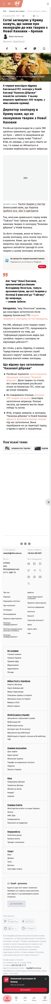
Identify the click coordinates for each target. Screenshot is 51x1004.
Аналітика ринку (14, 835)
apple (28, 921)
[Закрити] (46, 979)
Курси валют (12, 755)
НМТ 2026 (11, 815)
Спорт (10, 851)
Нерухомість (13, 831)
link (28, 563)
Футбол (10, 858)
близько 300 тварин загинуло (25, 397)
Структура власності (35, 620)
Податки (11, 766)
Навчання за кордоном (17, 823)
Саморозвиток (13, 819)
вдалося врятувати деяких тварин (26, 419)
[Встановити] (25, 985)
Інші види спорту (14, 869)
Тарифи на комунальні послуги (20, 762)
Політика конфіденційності (10, 624)
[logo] (17, 3)
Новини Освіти (14, 805)
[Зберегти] (44, 48)
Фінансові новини (15, 759)
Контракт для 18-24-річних (18, 729)
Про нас (6, 592)
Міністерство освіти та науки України (23, 808)
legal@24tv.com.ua (33, 968)
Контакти (31, 612)
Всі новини (12, 651)
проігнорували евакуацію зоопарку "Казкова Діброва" (26, 377)
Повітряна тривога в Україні (19, 695)
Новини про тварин (17, 11)
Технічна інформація (35, 607)
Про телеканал (9, 605)
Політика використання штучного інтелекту (12, 630)
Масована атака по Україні (18, 699)
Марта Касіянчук (16, 36)
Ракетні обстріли (14, 684)
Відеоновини (13, 665)
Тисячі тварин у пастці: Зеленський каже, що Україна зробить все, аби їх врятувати (24, 207)
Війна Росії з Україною (18, 681)
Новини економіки (16, 748)
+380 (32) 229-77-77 (18, 965)
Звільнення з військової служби (21, 718)
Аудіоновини (12, 668)
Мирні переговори (15, 692)
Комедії (10, 792)
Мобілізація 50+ (14, 722)
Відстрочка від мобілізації (18, 733)
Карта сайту (32, 629)
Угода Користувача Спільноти (35, 597)
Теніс (9, 862)
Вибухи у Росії (13, 702)
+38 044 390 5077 (34, 553)
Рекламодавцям (9, 614)
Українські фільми (15, 785)
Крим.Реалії (19, 41)
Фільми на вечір (14, 789)
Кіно (9, 778)
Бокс (9, 854)
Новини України (14, 658)
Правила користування (12, 619)
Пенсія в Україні (14, 769)
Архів (29, 625)
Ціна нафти (12, 751)
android (11, 921)
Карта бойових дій (15, 688)
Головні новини (14, 654)
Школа (10, 812)
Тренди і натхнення (15, 842)
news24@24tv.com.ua (12, 553)
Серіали (10, 796)
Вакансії (30, 616)
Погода (10, 672)
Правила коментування (36, 603)
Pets (5, 11)
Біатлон (10, 865)
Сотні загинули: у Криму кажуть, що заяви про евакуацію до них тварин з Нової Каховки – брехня (37, 11)
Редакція (6, 597)
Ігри (29, 633)
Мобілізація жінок (15, 725)
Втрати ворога (13, 706)
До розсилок (16, 904)
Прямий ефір (13, 661)
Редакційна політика (11, 601)
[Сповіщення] (48, 3)
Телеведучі (7, 610)
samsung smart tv (28, 928)
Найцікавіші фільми (16, 782)
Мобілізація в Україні (18, 715)
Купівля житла (13, 839)
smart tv (11, 928)
